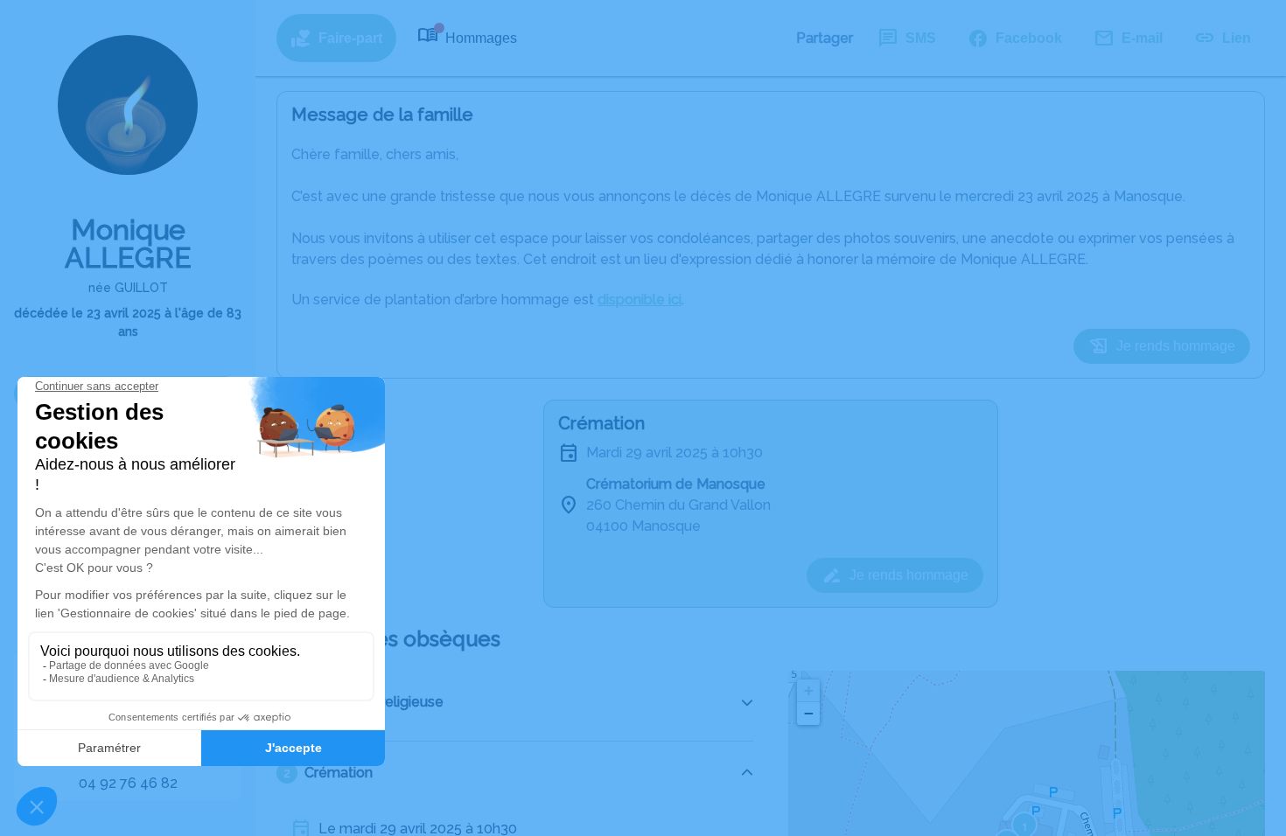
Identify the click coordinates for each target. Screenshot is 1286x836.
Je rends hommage (1175, 345)
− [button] (809, 713)
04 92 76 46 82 (128, 783)
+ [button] (809, 690)
